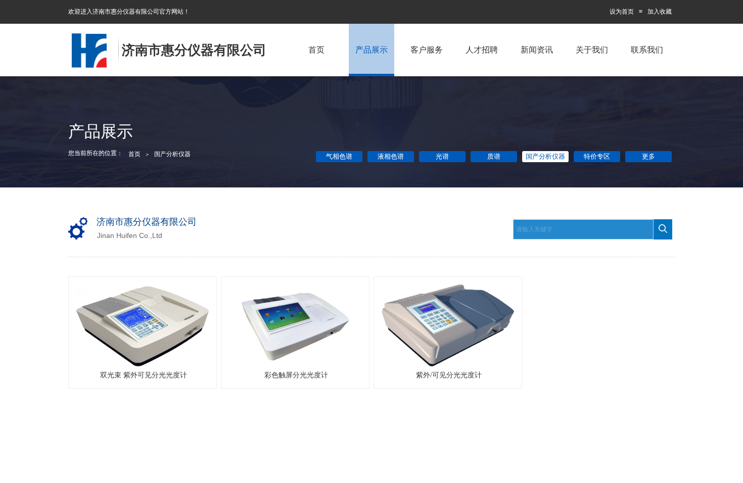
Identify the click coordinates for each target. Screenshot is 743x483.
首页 (316, 49)
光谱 (442, 156)
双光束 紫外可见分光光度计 (143, 375)
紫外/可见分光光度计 (449, 375)
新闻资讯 (537, 49)
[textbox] (583, 229)
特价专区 (597, 156)
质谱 (493, 156)
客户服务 (426, 49)
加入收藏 (659, 11)
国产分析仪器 (545, 156)
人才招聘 (482, 49)
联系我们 (647, 49)
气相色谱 (339, 156)
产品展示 (371, 49)
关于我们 (592, 49)
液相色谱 (391, 156)
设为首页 (622, 11)
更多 (648, 156)
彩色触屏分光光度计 (296, 375)
